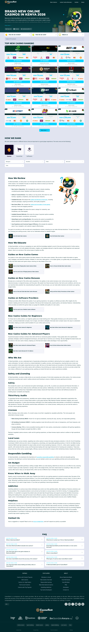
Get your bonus (18, 60)
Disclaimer (66, 587)
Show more (43, 130)
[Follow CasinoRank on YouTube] (76, 604)
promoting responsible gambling (45, 457)
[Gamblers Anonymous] (20, 618)
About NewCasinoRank (66, 577)
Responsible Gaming (46, 582)
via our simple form (38, 521)
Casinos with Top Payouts (24, 587)
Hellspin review (17, 105)
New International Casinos (46, 585)
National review (44, 84)
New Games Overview (46, 579)
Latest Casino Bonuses (66, 2)
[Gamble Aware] (61, 618)
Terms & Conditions (54, 630)
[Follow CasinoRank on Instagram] (69, 604)
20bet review (44, 105)
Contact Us (66, 590)
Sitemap (71, 630)
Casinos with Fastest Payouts (24, 577)
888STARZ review (71, 84)
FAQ (66, 585)
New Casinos (53, 2)
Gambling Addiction (46, 587)
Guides (76, 2)
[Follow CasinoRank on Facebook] (66, 604)
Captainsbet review (44, 63)
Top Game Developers (46, 590)
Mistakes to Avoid (46, 577)
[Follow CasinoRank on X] (72, 604)
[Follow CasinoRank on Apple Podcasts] (82, 604)
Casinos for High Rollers (24, 582)
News (82, 2)
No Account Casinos (24, 585)
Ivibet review (71, 105)
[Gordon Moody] (42, 618)
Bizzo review (18, 84)
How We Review (66, 579)
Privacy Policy (35, 630)
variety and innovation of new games (40, 204)
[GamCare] (30, 618)
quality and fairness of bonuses (39, 199)
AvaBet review (17, 63)
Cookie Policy (18, 630)
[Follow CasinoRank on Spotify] (79, 604)
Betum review (71, 63)
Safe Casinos (24, 579)
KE (6, 604)
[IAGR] (13, 618)
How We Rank (66, 582)
